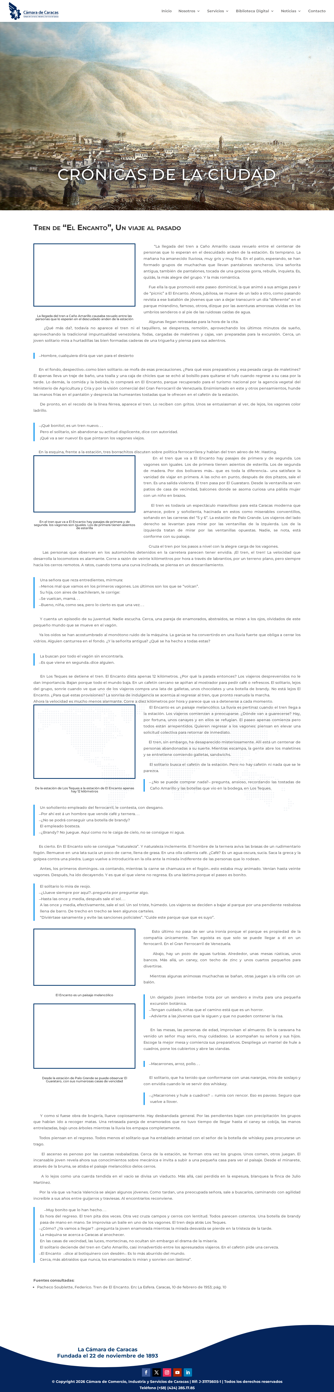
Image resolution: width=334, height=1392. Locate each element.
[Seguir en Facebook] (146, 1372)
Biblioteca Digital (252, 11)
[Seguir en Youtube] (177, 1372)
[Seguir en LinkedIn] (188, 1372)
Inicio (167, 11)
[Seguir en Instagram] (167, 1372)
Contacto (317, 11)
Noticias (288, 11)
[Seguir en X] (156, 1372)
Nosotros (186, 11)
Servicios (215, 11)
